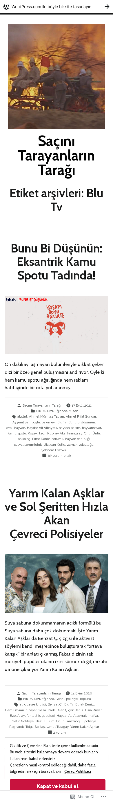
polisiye (72, 699)
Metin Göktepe (23, 721)
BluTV (40, 411)
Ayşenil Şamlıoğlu (26, 422)
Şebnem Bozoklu (54, 450)
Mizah (73, 411)
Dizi (50, 411)
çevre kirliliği (36, 704)
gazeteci (48, 716)
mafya (93, 716)
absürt (22, 416)
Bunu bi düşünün (81, 422)
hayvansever (91, 428)
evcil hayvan (15, 428)
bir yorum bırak (59, 456)
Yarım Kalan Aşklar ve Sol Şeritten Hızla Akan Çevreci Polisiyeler (56, 513)
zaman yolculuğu (80, 445)
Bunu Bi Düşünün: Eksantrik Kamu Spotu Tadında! (56, 261)
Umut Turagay (58, 727)
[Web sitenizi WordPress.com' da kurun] (56, 6)
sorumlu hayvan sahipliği (71, 439)
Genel (60, 699)
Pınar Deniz (41, 439)
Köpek (32, 433)
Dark (51, 710)
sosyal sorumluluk (28, 445)
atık (22, 704)
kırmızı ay (74, 433)
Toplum (85, 699)
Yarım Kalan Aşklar (84, 727)
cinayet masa (36, 710)
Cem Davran (14, 710)
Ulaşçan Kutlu (54, 445)
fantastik (33, 716)
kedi (42, 433)
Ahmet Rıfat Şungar (81, 416)
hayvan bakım (69, 428)
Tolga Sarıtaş (35, 727)
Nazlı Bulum (44, 721)
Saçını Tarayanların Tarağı (56, 155)
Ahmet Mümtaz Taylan (46, 416)
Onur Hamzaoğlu (69, 721)
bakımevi (49, 422)
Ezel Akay (17, 716)
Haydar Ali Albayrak (42, 428)
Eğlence (61, 411)
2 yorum (59, 732)
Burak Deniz (84, 704)
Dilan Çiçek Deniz (70, 710)
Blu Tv (62, 422)
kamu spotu (17, 433)
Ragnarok (16, 727)
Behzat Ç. (55, 704)
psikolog (24, 439)
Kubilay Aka (56, 433)
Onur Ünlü (92, 433)
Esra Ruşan (94, 710)
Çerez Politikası (77, 771)
